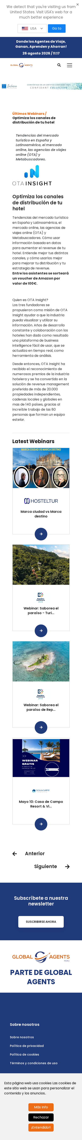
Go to (56, 28)
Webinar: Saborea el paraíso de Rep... (41, 707)
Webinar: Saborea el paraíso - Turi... (41, 610)
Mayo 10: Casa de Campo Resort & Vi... (41, 804)
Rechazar (41, 1117)
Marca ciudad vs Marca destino (41, 514)
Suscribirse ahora (41, 922)
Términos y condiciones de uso (34, 1063)
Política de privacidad (27, 1046)
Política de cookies (24, 1054)
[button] (32, 28)
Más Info (41, 1107)
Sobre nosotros (22, 1037)
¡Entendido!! (41, 1127)
